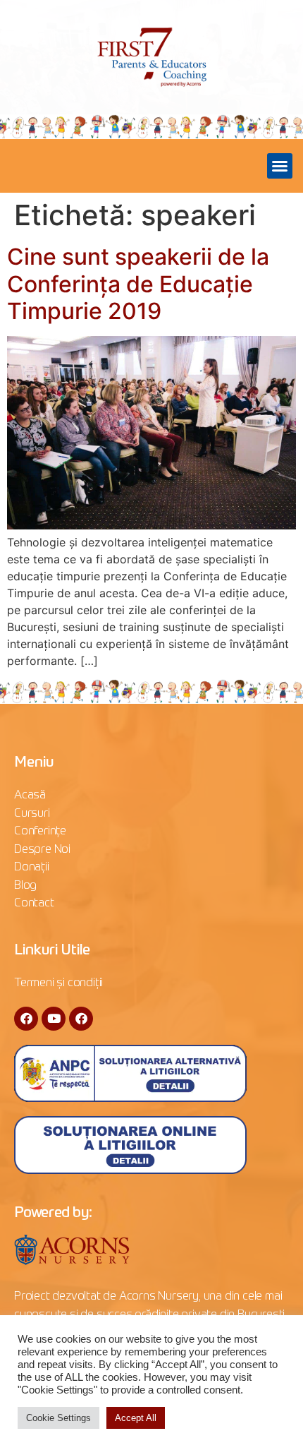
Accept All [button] (135, 1418)
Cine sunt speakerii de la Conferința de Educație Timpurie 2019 (138, 284)
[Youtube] (54, 1019)
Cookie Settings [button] (58, 1418)
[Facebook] (26, 1019)
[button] (279, 166)
